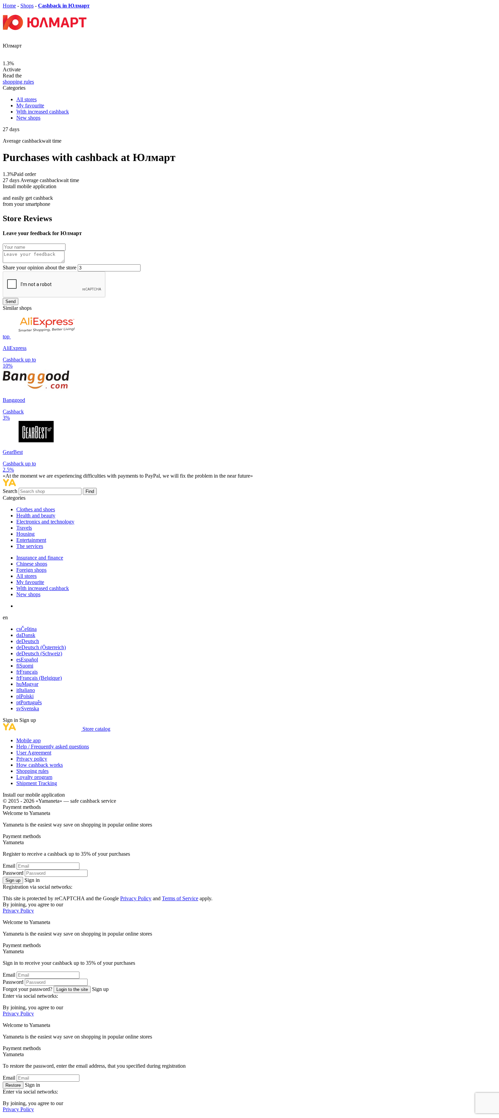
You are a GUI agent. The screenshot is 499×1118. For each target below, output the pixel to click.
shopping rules (18, 82)
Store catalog (96, 729)
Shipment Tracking (36, 783)
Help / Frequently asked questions (52, 746)
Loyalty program (34, 777)
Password (13, 873)
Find (90, 491)
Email (9, 866)
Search (11, 491)
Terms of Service (180, 898)
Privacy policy (31, 759)
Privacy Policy (135, 898)
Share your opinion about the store (39, 267)
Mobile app (28, 740)
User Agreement (33, 753)
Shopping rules (32, 771)
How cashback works (39, 765)
